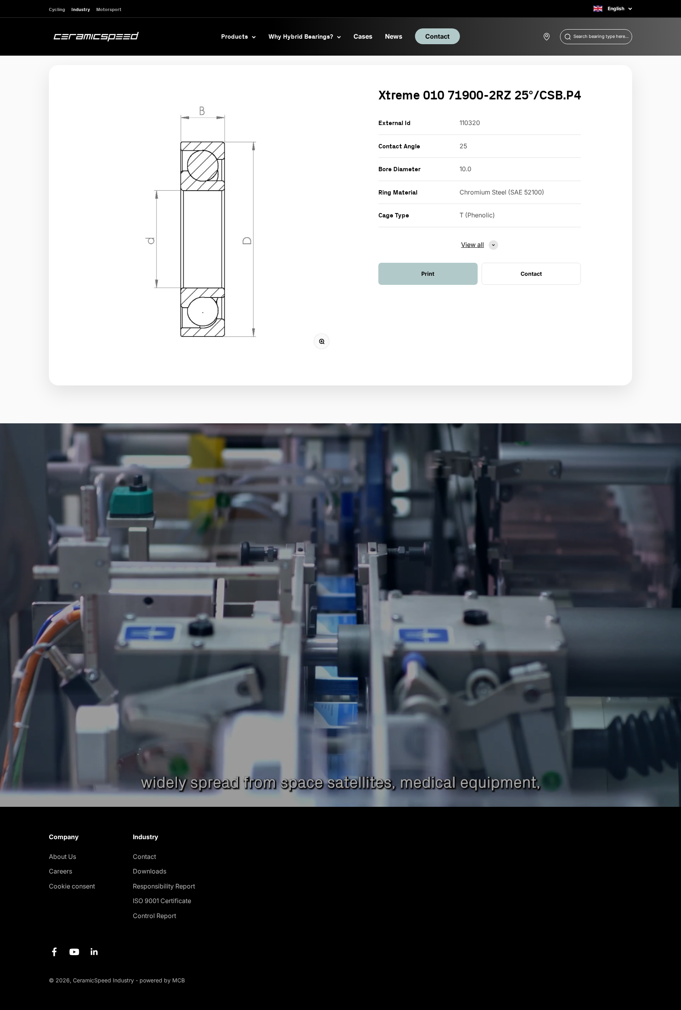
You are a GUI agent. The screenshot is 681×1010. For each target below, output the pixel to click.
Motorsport (108, 9)
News (393, 36)
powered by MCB (162, 980)
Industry (80, 9)
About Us (62, 856)
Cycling (57, 9)
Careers (60, 871)
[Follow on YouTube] (74, 951)
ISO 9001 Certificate (162, 901)
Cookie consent (72, 886)
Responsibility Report (164, 886)
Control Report (154, 916)
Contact (437, 36)
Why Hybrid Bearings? (300, 36)
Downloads (149, 871)
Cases (363, 36)
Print (427, 273)
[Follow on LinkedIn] (94, 951)
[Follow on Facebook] (54, 951)
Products (234, 36)
